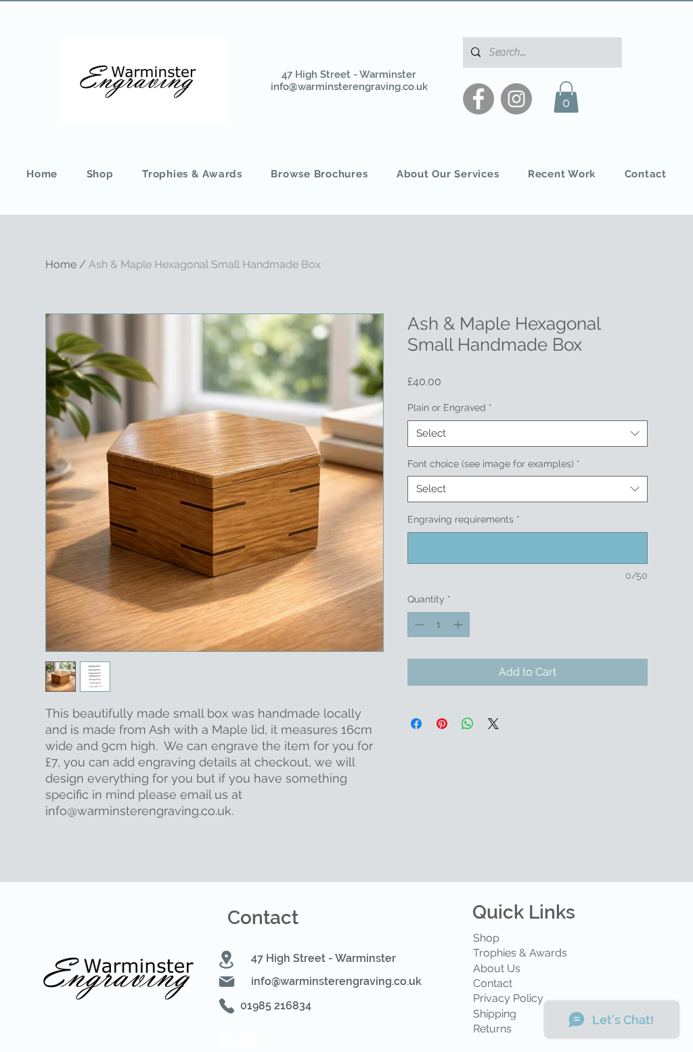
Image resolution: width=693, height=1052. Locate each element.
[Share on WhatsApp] (468, 724)
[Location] (226, 959)
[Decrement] (417, 624)
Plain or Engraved (449, 407)
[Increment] (459, 624)
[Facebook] (478, 98)
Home (60, 264)
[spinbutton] (438, 624)
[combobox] (527, 433)
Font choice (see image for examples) (493, 463)
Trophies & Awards (520, 952)
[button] (566, 97)
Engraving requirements (463, 519)
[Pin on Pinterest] (442, 724)
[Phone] (227, 1006)
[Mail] (227, 981)
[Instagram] (516, 98)
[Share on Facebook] (416, 724)
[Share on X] (493, 724)
